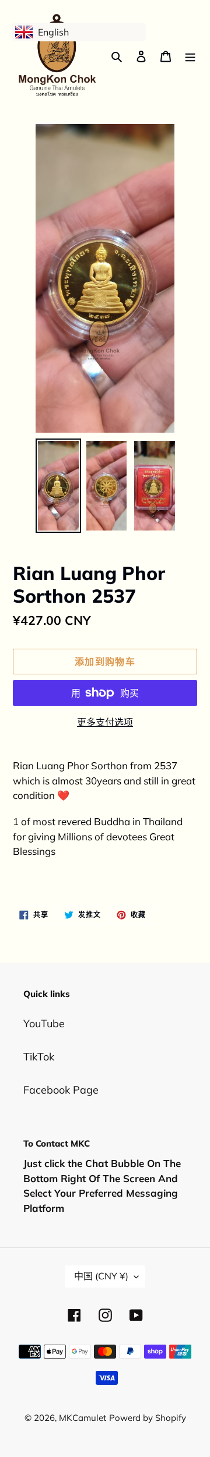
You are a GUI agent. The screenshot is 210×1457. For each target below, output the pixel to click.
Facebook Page (61, 1090)
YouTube (44, 1023)
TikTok (38, 1056)
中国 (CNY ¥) (101, 1276)
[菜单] (190, 55)
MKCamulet (82, 1417)
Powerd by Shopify (147, 1417)
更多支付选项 (105, 722)
